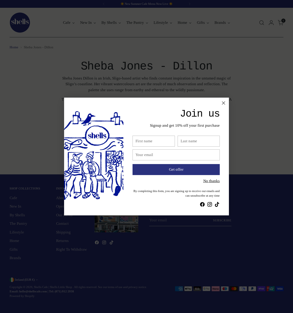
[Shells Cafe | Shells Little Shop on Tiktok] (217, 205)
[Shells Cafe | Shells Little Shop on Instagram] (209, 205)
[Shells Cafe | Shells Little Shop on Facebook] (202, 205)
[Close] (223, 103)
